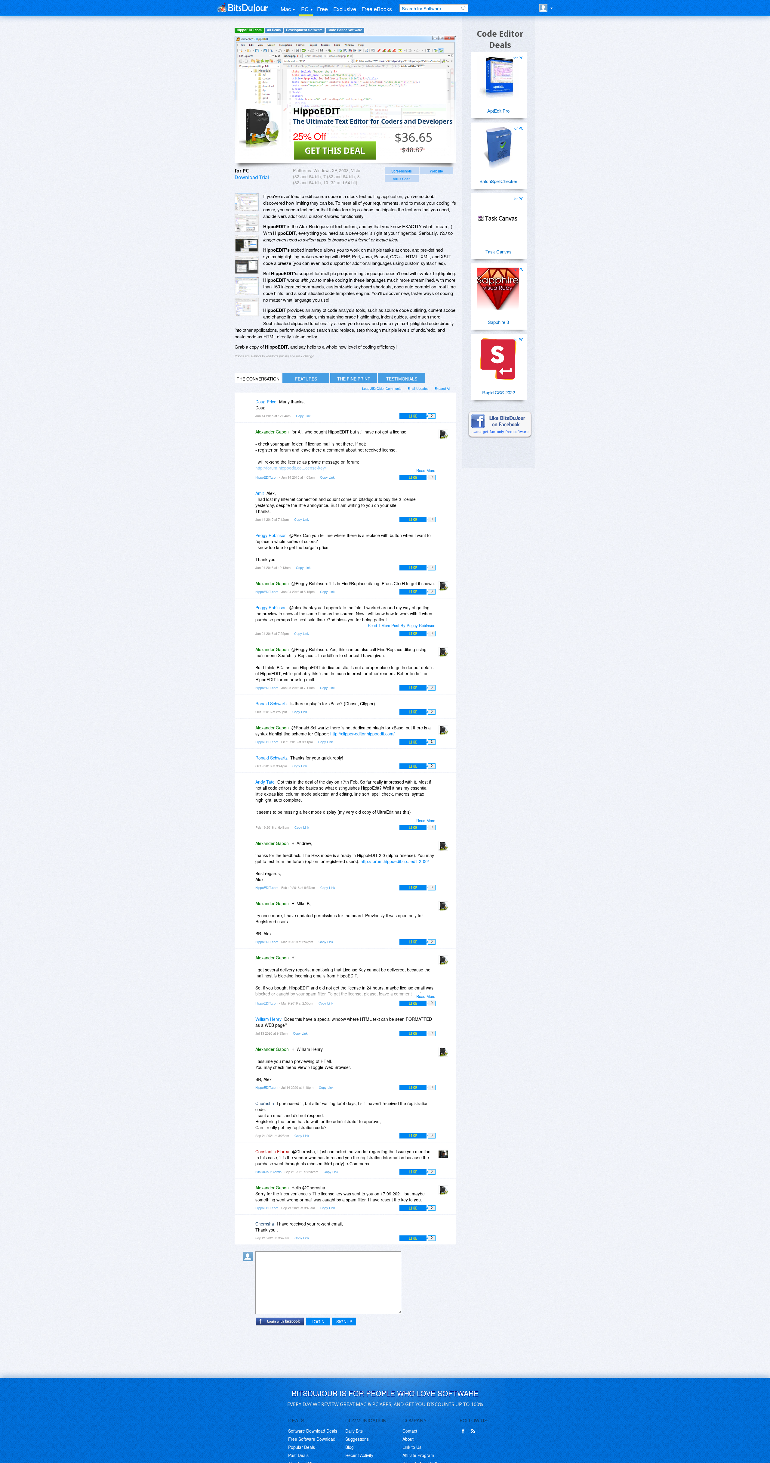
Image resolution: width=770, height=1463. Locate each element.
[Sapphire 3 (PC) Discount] (498, 286)
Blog (349, 1447)
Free (322, 9)
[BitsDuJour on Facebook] (464, 1431)
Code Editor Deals (500, 39)
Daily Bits (354, 1431)
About (408, 1439)
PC (305, 9)
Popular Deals (301, 1447)
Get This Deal (335, 150)
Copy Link (303, 415)
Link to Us (411, 1447)
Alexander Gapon (272, 432)
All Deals (274, 30)
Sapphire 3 (498, 322)
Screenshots (401, 170)
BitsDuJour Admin (268, 1171)
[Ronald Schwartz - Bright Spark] (249, 707)
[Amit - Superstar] (249, 497)
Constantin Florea (272, 1151)
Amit (259, 493)
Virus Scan (402, 178)
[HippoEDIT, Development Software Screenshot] (247, 265)
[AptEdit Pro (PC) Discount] (498, 75)
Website (436, 170)
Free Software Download (311, 1439)
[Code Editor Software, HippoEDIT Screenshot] (247, 286)
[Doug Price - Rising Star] (249, 406)
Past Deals (298, 1455)
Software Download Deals (312, 1431)
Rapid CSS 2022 (498, 392)
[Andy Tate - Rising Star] (249, 786)
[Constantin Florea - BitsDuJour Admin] (444, 1155)
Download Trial (252, 177)
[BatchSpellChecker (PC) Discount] (498, 145)
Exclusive (344, 9)
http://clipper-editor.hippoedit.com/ (362, 734)
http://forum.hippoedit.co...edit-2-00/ (395, 861)
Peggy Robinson (271, 535)
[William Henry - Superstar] (249, 1023)
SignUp (344, 1322)
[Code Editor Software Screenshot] (247, 223)
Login (318, 1322)
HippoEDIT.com (249, 30)
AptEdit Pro (498, 110)
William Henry (268, 1019)
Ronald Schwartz (271, 703)
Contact (409, 1431)
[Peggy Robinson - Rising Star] (249, 539)
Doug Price (265, 402)
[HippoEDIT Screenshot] (247, 202)
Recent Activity (359, 1455)
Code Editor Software (345, 30)
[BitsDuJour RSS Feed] (474, 1431)
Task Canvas (498, 251)
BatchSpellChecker (498, 181)
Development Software (304, 30)
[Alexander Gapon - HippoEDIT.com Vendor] (444, 436)
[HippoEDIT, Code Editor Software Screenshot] (247, 244)
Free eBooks (377, 9)
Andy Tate (265, 782)
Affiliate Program (418, 1455)
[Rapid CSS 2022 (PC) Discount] (498, 356)
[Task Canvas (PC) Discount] (498, 215)
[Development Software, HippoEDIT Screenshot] (247, 307)
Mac (286, 9)
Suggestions (357, 1439)
